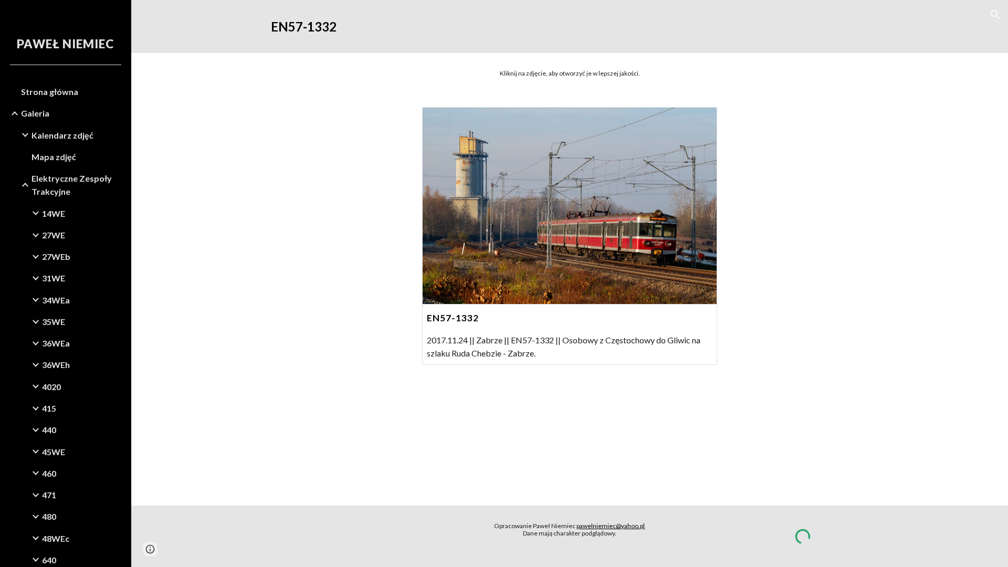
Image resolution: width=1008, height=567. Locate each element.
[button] (995, 14)
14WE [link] (53, 213)
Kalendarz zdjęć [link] (62, 135)
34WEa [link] (56, 300)
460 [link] (49, 473)
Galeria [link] (35, 113)
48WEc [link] (55, 538)
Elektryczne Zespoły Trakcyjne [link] (72, 184)
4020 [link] (51, 387)
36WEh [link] (56, 365)
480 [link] (49, 516)
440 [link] (49, 430)
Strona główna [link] (49, 92)
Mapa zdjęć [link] (54, 157)
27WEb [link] (56, 256)
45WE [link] (53, 452)
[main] (570, 26)
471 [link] (49, 495)
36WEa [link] (56, 343)
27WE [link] (53, 235)
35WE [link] (53, 322)
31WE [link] (53, 278)
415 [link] (49, 408)
